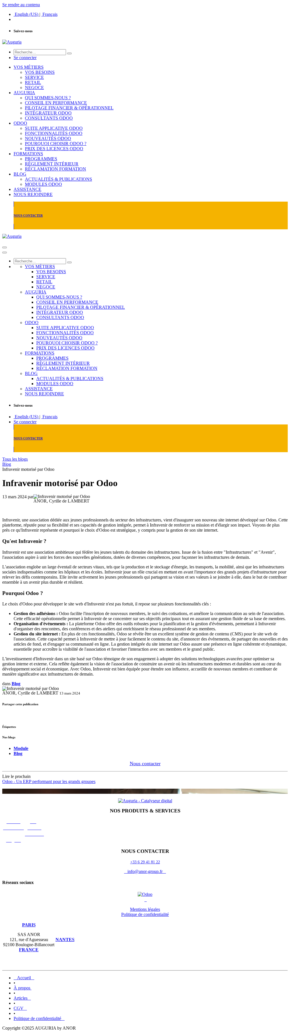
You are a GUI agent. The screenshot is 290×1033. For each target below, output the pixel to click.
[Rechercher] (69, 53)
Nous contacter (145, 763)
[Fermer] (4, 252)
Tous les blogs (15, 459)
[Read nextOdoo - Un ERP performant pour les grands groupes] (145, 791)
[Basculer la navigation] (4, 247)
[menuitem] (26, 14)
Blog (6, 464)
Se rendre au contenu (21, 4)
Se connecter (25, 57)
